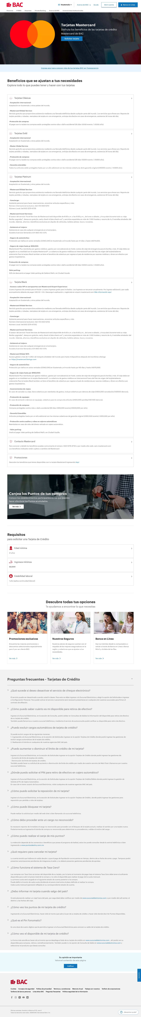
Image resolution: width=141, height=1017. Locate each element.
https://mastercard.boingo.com (23, 359)
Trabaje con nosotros (92, 989)
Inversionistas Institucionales (73, 10)
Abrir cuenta (109, 5)
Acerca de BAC (83, 5)
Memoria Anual (77, 989)
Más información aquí (102, 292)
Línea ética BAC (38, 991)
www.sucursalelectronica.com (94, 898)
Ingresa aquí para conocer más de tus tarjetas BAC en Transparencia (69, 68)
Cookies (13, 989)
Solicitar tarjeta (72, 38)
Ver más (15, 506)
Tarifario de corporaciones (111, 989)
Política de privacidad (44, 989)
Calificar (70, 966)
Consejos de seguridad (26, 989)
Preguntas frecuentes (53, 991)
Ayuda (96, 5)
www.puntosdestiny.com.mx (32, 845)
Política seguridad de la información (75, 991)
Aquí (77, 462)
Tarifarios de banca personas (21, 991)
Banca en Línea (129, 5)
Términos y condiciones (62, 989)
